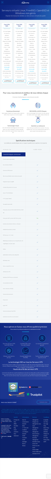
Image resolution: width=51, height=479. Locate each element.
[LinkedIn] (4, 436)
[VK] (5, 436)
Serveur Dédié (35, 449)
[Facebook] (1, 436)
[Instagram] (7, 436)
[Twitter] (2, 436)
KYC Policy (45, 437)
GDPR (44, 441)
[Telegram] (10, 436)
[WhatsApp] (1, 437)
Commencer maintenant (8, 81)
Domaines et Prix (36, 453)
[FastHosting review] (13, 387)
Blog (15, 427)
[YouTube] (9, 436)
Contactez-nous (43, 402)
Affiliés (15, 423)
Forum (15, 429)
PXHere (19, 409)
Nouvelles (16, 425)
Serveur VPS (35, 443)
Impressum (16, 435)
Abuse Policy (46, 427)
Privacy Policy (46, 439)
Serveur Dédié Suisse (36, 451)
